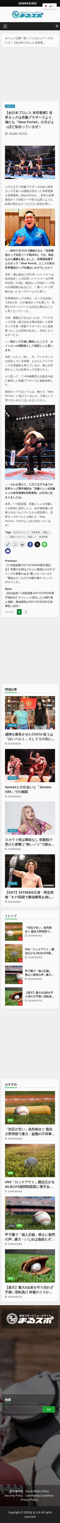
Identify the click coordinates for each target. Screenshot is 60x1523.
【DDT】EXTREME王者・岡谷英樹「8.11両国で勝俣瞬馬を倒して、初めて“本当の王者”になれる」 (29, 894)
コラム (11, 1225)
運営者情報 (16, 1491)
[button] (5, 26)
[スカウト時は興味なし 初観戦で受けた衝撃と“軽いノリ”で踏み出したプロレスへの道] (30, 818)
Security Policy (14, 1495)
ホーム (9, 38)
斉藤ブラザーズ (17, 536)
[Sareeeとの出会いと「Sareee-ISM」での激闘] (30, 765)
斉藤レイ (32, 536)
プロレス (10, 106)
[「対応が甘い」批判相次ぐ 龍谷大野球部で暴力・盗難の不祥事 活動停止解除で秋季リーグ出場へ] (30, 1107)
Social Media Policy (37, 1491)
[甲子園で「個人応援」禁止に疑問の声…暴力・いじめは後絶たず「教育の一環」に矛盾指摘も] (30, 1213)
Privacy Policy (29, 1500)
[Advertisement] (30, 74)
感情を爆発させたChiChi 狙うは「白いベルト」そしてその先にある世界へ (30, 736)
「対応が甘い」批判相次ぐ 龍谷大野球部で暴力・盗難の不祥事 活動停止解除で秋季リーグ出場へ (13, 931)
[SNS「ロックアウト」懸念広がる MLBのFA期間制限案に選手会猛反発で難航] (30, 1160)
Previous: (30, 571)
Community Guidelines (39, 1495)
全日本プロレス (21, 532)
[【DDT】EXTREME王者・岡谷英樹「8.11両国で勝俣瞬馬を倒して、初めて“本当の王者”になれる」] (30, 871)
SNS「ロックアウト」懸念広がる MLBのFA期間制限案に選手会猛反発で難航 (13, 953)
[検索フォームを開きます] (57, 26)
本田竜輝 (43, 536)
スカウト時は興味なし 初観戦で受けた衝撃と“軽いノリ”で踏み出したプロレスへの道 (30, 842)
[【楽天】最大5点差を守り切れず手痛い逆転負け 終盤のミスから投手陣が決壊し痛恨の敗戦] (30, 1266)
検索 (8, 1400)
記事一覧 (21, 38)
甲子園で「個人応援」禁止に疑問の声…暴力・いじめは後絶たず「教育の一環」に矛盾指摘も (13, 975)
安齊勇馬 (35, 532)
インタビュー (37, 38)
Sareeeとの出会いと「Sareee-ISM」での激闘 (28, 789)
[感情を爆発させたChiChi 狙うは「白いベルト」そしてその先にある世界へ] (30, 712)
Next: (29, 597)
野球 (10, 1120)
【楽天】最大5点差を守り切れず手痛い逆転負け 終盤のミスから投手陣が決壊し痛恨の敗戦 (13, 996)
